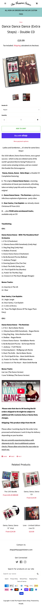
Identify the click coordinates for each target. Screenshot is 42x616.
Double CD (4, 105)
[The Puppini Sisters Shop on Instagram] (25, 562)
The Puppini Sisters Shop (22, 601)
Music (21, 22)
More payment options (21, 141)
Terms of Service (21, 581)
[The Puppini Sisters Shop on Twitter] (17, 562)
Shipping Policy (33, 579)
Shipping (17, 45)
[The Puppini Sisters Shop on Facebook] (21, 562)
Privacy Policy (14, 579)
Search (6, 579)
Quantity (4, 115)
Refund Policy (23, 579)
